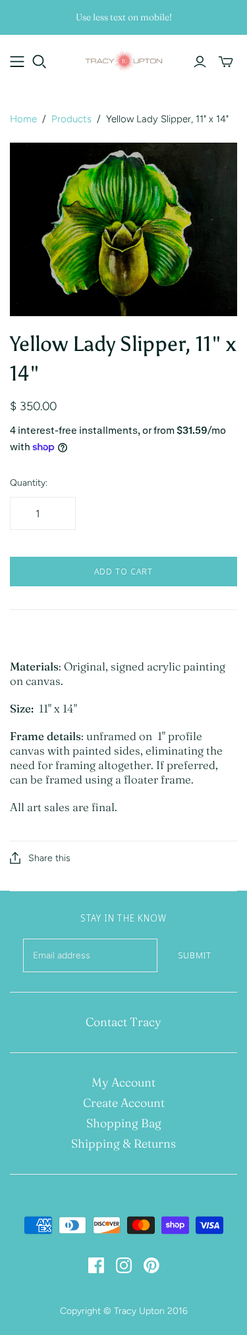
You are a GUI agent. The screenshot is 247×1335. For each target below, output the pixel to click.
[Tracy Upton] (123, 59)
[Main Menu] (17, 62)
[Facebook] (96, 1265)
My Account (123, 1082)
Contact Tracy (123, 1021)
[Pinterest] (151, 1265)
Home (23, 119)
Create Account (124, 1102)
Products (71, 119)
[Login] (200, 62)
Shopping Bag (123, 1123)
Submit (194, 955)
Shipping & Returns (123, 1143)
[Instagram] (124, 1265)
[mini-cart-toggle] (226, 62)
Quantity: (28, 482)
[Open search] (39, 62)
